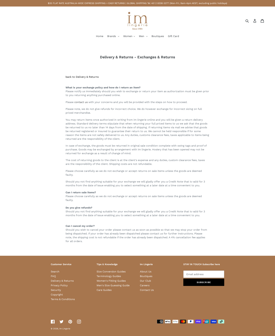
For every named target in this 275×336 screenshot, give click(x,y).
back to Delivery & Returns (82, 76)
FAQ (53, 276)
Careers (144, 285)
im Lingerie (64, 328)
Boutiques (146, 276)
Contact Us (147, 289)
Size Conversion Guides (111, 271)
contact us (81, 102)
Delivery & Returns (62, 280)
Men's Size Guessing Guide (113, 285)
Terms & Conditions (63, 299)
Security (56, 289)
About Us (145, 271)
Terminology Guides (109, 276)
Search (55, 271)
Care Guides (104, 289)
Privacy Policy (59, 285)
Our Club (145, 280)
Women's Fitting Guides (111, 280)
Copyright (57, 294)
